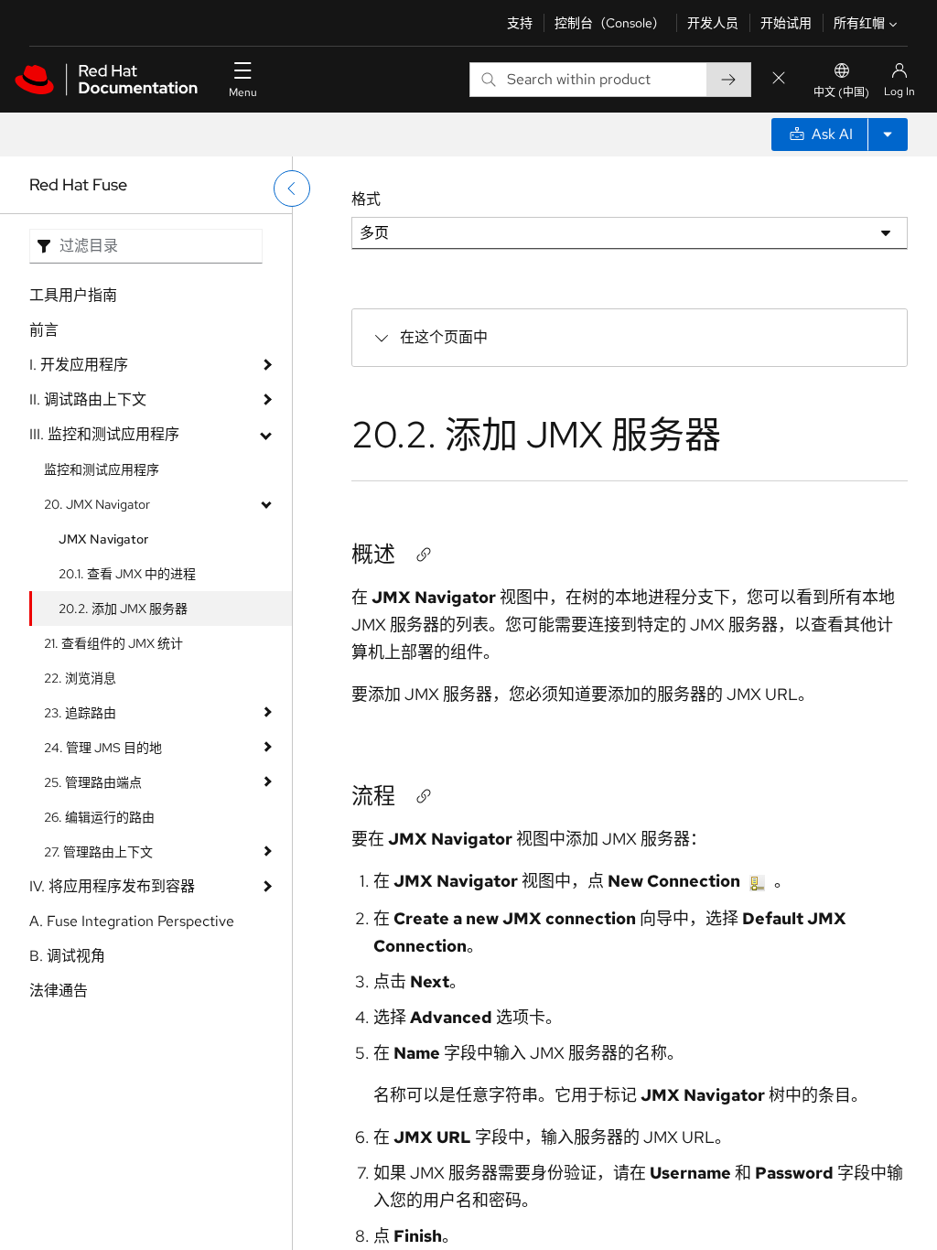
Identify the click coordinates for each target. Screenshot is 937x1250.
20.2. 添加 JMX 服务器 (123, 608)
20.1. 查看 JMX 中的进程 (127, 574)
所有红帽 (859, 23)
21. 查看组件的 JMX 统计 (113, 643)
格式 (366, 199)
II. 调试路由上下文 (87, 399)
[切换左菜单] (292, 188)
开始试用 (786, 23)
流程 (373, 795)
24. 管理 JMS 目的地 (103, 747)
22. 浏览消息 (80, 678)
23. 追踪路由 (80, 713)
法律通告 (58, 990)
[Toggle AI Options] (887, 134)
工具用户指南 (73, 295)
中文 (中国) (841, 92)
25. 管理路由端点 (93, 782)
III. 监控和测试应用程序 (104, 434)
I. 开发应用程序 (78, 364)
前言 (44, 329)
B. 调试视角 (67, 955)
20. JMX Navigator (97, 504)
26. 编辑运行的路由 (99, 817)
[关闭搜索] (779, 79)
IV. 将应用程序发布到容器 (112, 886)
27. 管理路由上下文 (98, 852)
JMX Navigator (103, 539)
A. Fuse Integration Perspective (131, 921)
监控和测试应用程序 (101, 469)
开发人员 (712, 23)
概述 (373, 554)
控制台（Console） (610, 23)
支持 (520, 23)
